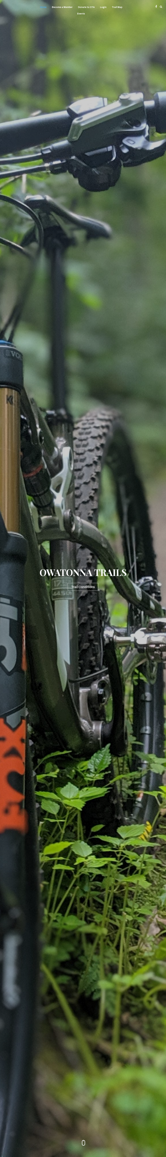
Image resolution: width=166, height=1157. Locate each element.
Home (43, 7)
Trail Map (117, 7)
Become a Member (62, 7)
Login (103, 7)
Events (81, 13)
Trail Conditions (83, 587)
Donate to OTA (86, 7)
